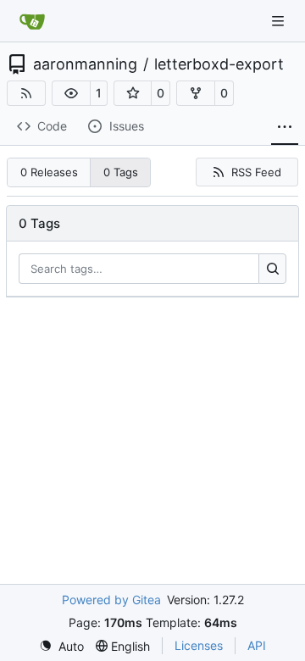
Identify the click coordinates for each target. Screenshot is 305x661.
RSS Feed (256, 172)
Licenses (199, 645)
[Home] (32, 21)
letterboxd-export (219, 64)
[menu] (61, 646)
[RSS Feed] (26, 93)
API (256, 645)
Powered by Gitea (111, 599)
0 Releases (49, 172)
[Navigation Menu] (280, 21)
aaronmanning (85, 64)
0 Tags (120, 172)
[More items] (284, 127)
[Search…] (272, 268)
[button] (71, 93)
